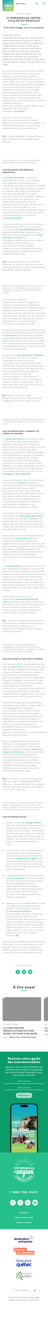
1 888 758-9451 (24, 1192)
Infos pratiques (24, 1218)
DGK (24, 1300)
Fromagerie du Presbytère (17, 474)
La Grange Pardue (31, 823)
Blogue (24, 1213)
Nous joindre (24, 1223)
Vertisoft (34, 1300)
